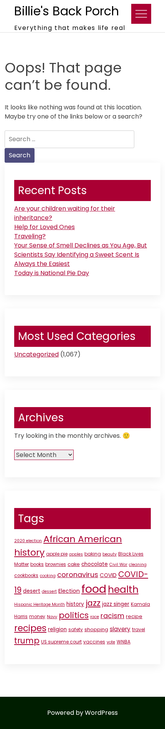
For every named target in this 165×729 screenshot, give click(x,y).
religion (57, 629)
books (37, 564)
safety (75, 630)
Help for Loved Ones (44, 227)
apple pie (57, 554)
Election (69, 591)
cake (74, 564)
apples (76, 554)
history (75, 604)
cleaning (138, 564)
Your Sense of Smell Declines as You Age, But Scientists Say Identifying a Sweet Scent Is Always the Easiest (80, 254)
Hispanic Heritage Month (39, 604)
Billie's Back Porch (66, 11)
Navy (52, 617)
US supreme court (61, 642)
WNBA (123, 642)
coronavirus (77, 574)
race (94, 617)
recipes (30, 628)
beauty (109, 554)
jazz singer (115, 604)
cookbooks (26, 575)
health (123, 589)
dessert (49, 591)
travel (138, 630)
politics (74, 615)
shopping (96, 629)
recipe (134, 616)
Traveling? (30, 236)
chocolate (94, 564)
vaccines (94, 642)
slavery (120, 629)
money (37, 617)
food (93, 589)
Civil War (118, 564)
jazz (93, 603)
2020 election (28, 541)
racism (112, 615)
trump (27, 640)
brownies (55, 564)
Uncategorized (36, 354)
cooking (48, 576)
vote (111, 642)
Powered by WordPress (82, 712)
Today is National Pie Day (51, 273)
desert (31, 591)
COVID (108, 575)
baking (92, 554)
